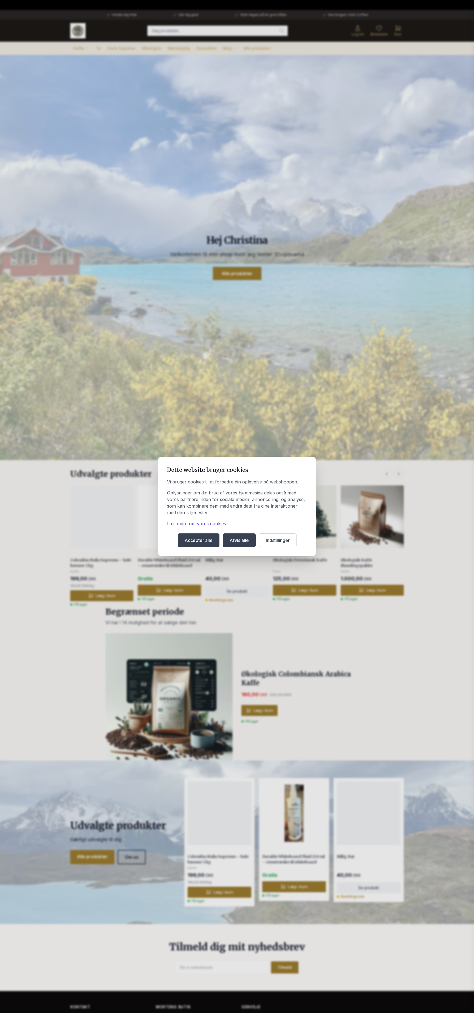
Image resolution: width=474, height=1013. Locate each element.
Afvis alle (239, 540)
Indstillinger (278, 540)
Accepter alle (199, 540)
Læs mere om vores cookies (196, 523)
